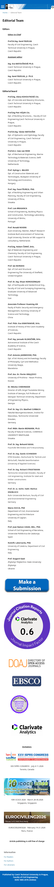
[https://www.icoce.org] (27, 794)
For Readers (8, 857)
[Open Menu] (2, 6)
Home (5, 12)
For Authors (8, 861)
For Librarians (9, 865)
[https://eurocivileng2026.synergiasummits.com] (27, 822)
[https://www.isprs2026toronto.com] (27, 761)
